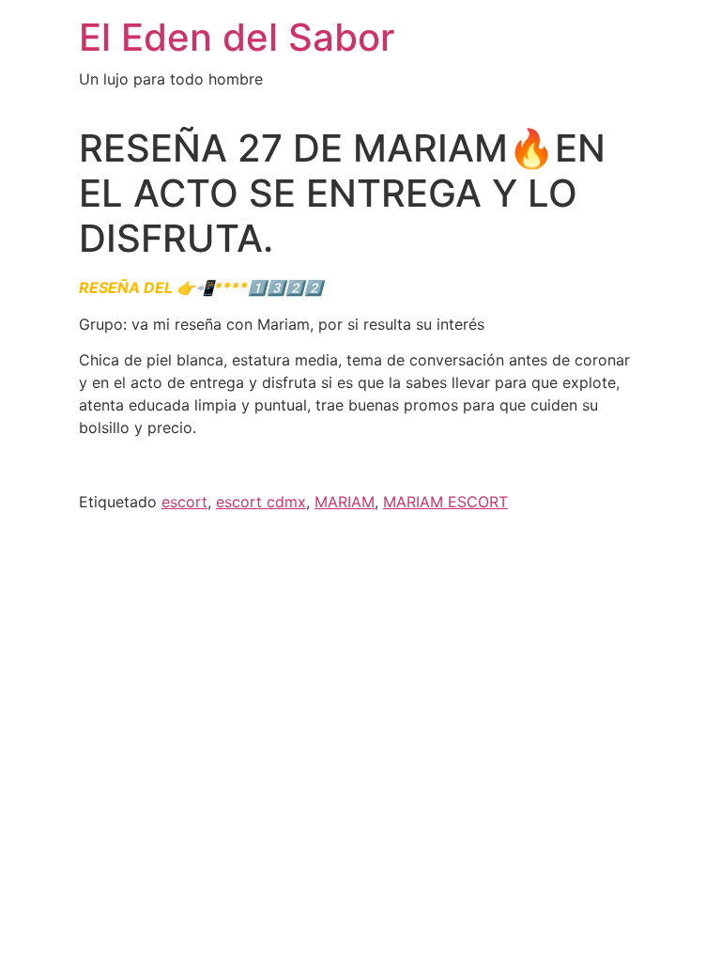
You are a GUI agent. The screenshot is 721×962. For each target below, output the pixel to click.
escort (184, 501)
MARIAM (344, 501)
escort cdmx (261, 501)
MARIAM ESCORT (445, 501)
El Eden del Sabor (236, 37)
